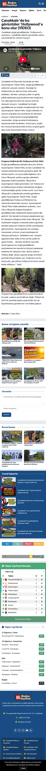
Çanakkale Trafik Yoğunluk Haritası (31, 748)
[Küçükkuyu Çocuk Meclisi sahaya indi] (12, 334)
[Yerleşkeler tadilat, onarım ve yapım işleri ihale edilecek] (12, 436)
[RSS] (31, 730)
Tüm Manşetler (31, 754)
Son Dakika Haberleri (12, 758)
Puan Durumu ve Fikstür (14, 754)
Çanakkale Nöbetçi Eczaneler (11, 742)
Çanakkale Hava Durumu (31, 742)
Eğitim (31, 11)
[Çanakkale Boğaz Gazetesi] (9, 3)
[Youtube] (27, 730)
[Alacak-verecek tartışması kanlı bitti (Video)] (34, 455)
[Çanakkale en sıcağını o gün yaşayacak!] (34, 353)
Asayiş (14, 11)
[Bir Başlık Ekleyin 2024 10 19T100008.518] (23, 280)
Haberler (4, 16)
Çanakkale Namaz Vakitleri (11, 748)
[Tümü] (43, 427)
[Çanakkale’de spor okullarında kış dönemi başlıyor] (12, 455)
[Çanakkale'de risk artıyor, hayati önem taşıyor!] (12, 373)
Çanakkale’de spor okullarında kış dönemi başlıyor (10, 464)
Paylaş (6, 75)
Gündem (5, 11)
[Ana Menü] (43, 4)
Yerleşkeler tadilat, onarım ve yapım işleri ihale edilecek (12, 445)
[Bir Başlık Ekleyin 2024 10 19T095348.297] (23, 145)
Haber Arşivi (31, 758)
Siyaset (23, 11)
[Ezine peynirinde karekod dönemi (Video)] (34, 334)
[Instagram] (23, 730)
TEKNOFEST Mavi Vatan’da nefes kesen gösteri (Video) (12, 362)
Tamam (23, 768)
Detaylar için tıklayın (23, 619)
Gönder (6, 415)
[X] (19, 730)
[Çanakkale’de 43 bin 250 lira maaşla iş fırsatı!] (34, 373)
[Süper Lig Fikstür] (43, 627)
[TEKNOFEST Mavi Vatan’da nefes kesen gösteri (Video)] (12, 353)
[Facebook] (15, 730)
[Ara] (40, 4)
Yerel (39, 11)
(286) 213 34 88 (24, 717)
